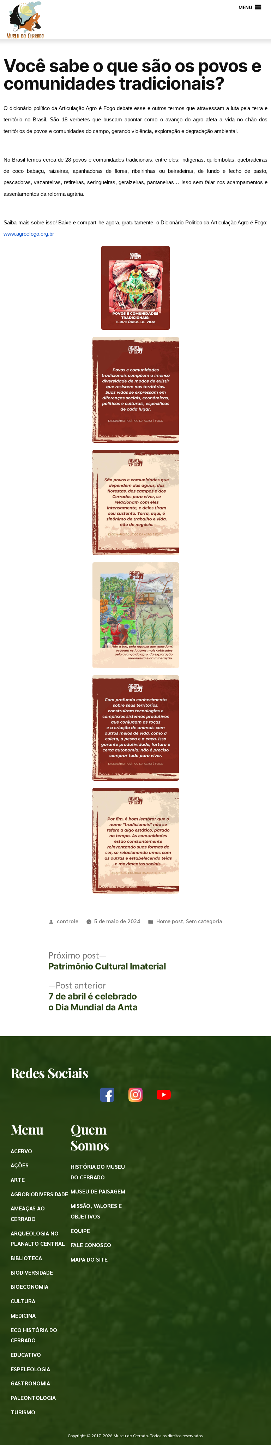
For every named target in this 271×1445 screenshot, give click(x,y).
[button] (245, 7)
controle (67, 921)
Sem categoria (204, 921)
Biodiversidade (32, 1272)
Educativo (26, 1354)
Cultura (23, 1301)
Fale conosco (91, 1244)
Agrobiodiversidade (39, 1194)
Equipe (80, 1230)
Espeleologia (30, 1369)
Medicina (23, 1315)
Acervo (21, 1151)
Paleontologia (33, 1397)
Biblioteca (26, 1258)
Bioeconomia (29, 1286)
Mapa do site (89, 1259)
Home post (169, 921)
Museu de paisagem (98, 1191)
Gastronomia (30, 1383)
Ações (20, 1165)
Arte (18, 1179)
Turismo (23, 1412)
